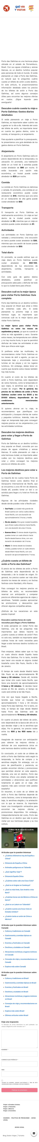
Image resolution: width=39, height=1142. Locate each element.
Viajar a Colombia (9, 1110)
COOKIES (6, 1118)
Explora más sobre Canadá (15, 967)
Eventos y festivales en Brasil (16, 987)
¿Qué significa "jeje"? (13, 872)
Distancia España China (14, 876)
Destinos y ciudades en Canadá (17, 947)
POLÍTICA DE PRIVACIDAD (20, 1118)
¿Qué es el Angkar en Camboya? (17, 885)
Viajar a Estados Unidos (11, 1104)
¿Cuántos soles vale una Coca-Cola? (19, 881)
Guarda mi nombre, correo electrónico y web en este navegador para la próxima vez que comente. (20, 1083)
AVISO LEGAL (19, 1127)
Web (2, 1069)
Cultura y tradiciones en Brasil (17, 978)
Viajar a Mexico (8, 1108)
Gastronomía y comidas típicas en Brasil (20, 983)
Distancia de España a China (16, 863)
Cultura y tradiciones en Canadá (17, 931)
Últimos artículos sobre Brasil (16, 1015)
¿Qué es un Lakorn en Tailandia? (17, 904)
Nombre (4, 1049)
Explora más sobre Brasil (14, 1011)
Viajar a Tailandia (9, 1106)
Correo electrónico (9, 1059)
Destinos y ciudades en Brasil (16, 992)
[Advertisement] (19, 37)
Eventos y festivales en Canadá (17, 943)
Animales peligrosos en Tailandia (18, 867)
